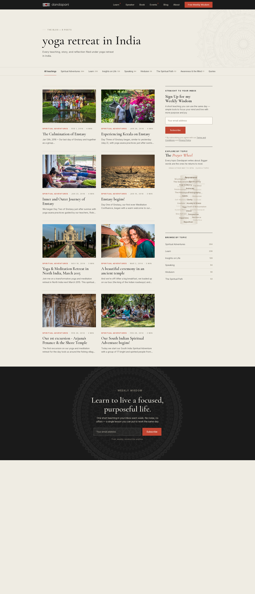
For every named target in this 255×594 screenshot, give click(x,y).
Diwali (189, 211)
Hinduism (146, 71)
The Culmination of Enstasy (64, 134)
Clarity (189, 199)
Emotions (181, 203)
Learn (117, 4)
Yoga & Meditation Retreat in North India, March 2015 (65, 271)
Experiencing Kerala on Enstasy (125, 134)
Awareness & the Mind (192, 71)
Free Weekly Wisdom (198, 4)
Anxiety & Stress (194, 203)
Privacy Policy (185, 140)
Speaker (130, 4)
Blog (166, 4)
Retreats (190, 188)
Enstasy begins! (113, 199)
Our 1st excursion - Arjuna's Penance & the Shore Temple (64, 340)
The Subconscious (182, 181)
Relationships (180, 189)
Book (142, 4)
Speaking (130, 71)
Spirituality (195, 181)
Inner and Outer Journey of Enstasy (63, 201)
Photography (194, 192)
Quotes (214, 71)
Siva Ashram (181, 214)
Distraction (197, 196)
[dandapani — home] (55, 4)
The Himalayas (182, 192)
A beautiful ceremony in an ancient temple (122, 271)
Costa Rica (197, 220)
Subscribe (175, 130)
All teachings (50, 71)
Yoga (184, 207)
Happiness (184, 218)
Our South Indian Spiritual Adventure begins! (122, 340)
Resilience (196, 217)
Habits (185, 196)
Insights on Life (111, 71)
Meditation (180, 179)
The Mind (197, 186)
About (176, 4)
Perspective (193, 214)
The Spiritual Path (166, 71)
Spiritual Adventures (72, 71)
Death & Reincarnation (196, 207)
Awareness (191, 177)
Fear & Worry (186, 185)
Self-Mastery (180, 200)
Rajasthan (188, 222)
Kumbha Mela (180, 210)
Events (154, 4)
